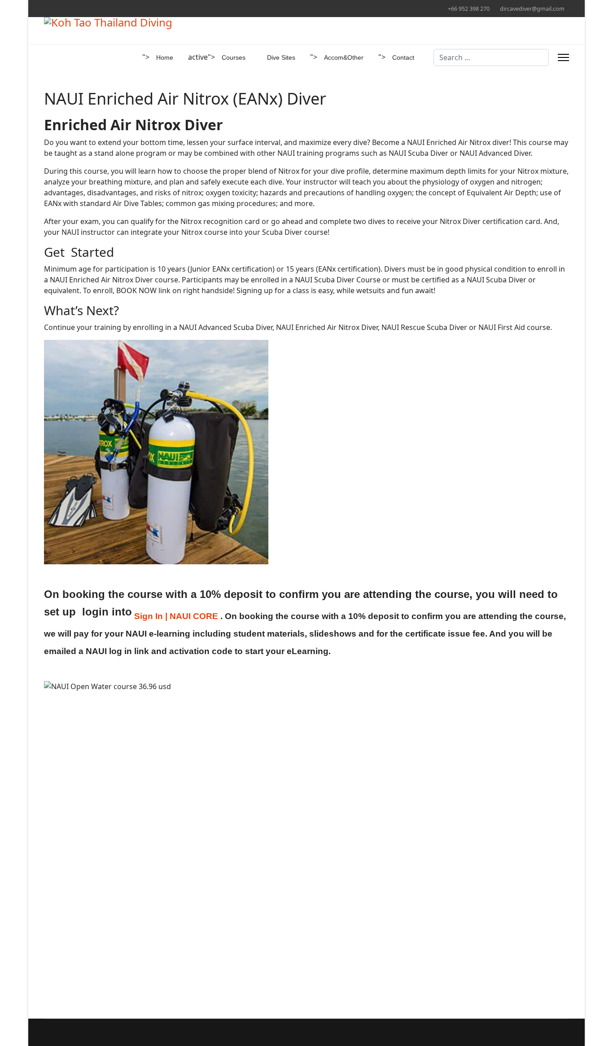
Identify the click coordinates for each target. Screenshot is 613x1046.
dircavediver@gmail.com (532, 9)
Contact (403, 57)
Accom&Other (343, 57)
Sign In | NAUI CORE (176, 616)
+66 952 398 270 (469, 9)
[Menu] (563, 57)
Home (164, 57)
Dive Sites (281, 57)
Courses (233, 57)
